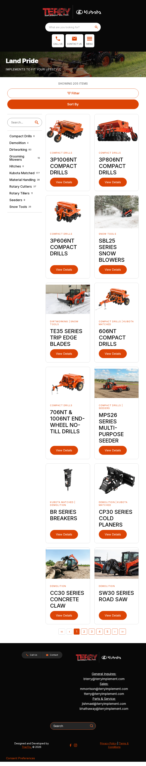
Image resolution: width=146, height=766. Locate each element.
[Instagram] (75, 745)
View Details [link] (64, 182)
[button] (58, 40)
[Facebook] (70, 745)
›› (122, 631)
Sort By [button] (73, 104)
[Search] (91, 726)
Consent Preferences (20, 758)
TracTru (26, 746)
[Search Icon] (37, 122)
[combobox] (73, 27)
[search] (97, 27)
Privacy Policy (108, 743)
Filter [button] (76, 93)
